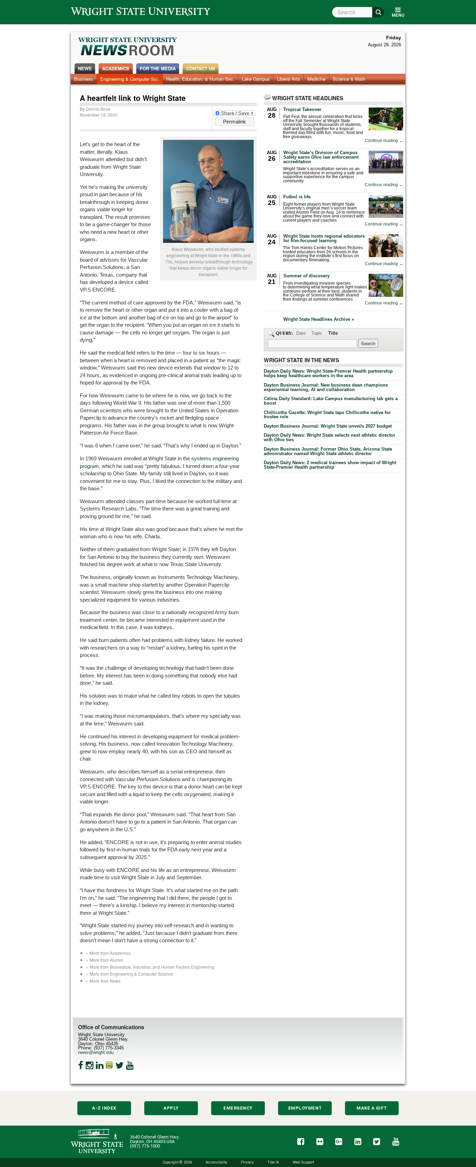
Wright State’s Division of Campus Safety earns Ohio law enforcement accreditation (321, 157)
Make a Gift (371, 1108)
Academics (115, 68)
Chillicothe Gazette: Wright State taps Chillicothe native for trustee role (327, 415)
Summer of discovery (306, 275)
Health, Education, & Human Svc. (200, 79)
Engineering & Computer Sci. (129, 79)
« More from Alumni (104, 960)
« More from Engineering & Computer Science (129, 974)
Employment (305, 1108)
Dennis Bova (98, 109)
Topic (317, 333)
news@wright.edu (96, 1052)
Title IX (273, 1162)
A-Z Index (104, 1108)
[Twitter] (119, 1065)
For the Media (158, 68)
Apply (171, 1108)
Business (83, 79)
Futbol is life (296, 196)
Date (301, 333)
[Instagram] (89, 1065)
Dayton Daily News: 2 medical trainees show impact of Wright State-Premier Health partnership (330, 465)
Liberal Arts (288, 79)
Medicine (316, 79)
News (85, 68)
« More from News (103, 981)
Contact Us (200, 68)
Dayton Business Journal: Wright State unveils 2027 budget (328, 426)
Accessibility (216, 1162)
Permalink (234, 122)
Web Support (303, 1162)
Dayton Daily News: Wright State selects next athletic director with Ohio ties (329, 437)
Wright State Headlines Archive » (318, 319)
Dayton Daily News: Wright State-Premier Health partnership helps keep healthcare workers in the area (328, 373)
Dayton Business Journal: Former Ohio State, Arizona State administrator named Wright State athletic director (328, 451)
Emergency (238, 1108)
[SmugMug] (109, 1065)
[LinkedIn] (99, 1065)
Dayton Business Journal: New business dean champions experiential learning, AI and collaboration (326, 387)
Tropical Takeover (302, 109)
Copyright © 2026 (177, 1162)
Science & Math (349, 79)
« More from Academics (108, 953)
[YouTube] (130, 1065)
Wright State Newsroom (128, 47)
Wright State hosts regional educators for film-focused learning (324, 238)
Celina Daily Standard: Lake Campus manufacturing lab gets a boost (331, 401)
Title (333, 333)
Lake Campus (256, 79)
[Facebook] (80, 1065)
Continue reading (384, 141)
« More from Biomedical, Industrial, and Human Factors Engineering (150, 967)
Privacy (247, 1162)
